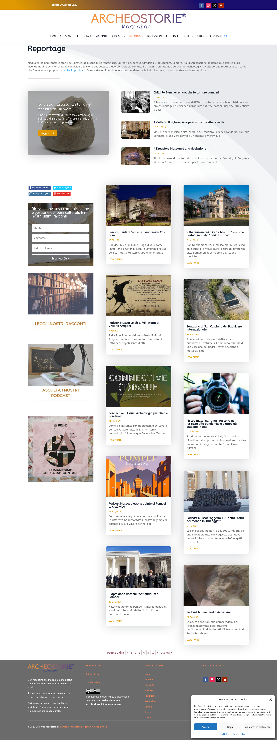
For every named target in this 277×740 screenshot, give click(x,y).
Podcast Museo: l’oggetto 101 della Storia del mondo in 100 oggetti (215, 519)
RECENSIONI (155, 36)
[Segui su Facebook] (201, 5)
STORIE (185, 36)
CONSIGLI (172, 36)
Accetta (206, 726)
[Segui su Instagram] (208, 5)
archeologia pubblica (72, 70)
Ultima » (166, 652)
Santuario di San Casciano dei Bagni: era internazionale (214, 328)
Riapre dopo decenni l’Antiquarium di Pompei (134, 595)
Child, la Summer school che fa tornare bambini (186, 92)
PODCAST (117, 36)
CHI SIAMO (67, 36)
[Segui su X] (214, 5)
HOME (52, 36)
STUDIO (202, 36)
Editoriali (149, 679)
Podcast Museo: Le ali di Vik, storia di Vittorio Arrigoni (134, 324)
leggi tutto (115, 259)
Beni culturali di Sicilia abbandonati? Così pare (137, 233)
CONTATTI (216, 36)
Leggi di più (48, 133)
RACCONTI (101, 36)
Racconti (149, 685)
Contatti (149, 717)
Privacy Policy (239, 734)
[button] (270, 699)
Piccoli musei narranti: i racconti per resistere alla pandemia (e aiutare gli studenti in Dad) (212, 424)
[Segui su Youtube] (221, 5)
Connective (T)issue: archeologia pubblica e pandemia (138, 414)
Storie (148, 712)
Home (148, 674)
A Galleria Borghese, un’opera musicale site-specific (189, 122)
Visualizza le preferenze (257, 726)
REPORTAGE (136, 36)
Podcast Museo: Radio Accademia (209, 612)
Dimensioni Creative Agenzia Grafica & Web (83, 726)
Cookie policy (93, 682)
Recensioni (150, 701)
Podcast (149, 690)
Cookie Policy (225, 734)
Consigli (149, 706)
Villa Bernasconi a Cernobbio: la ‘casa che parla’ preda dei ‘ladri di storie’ (215, 233)
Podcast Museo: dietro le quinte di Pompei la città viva (137, 505)
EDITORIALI (84, 36)
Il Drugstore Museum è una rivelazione (180, 148)
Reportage (150, 695)
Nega (230, 726)
